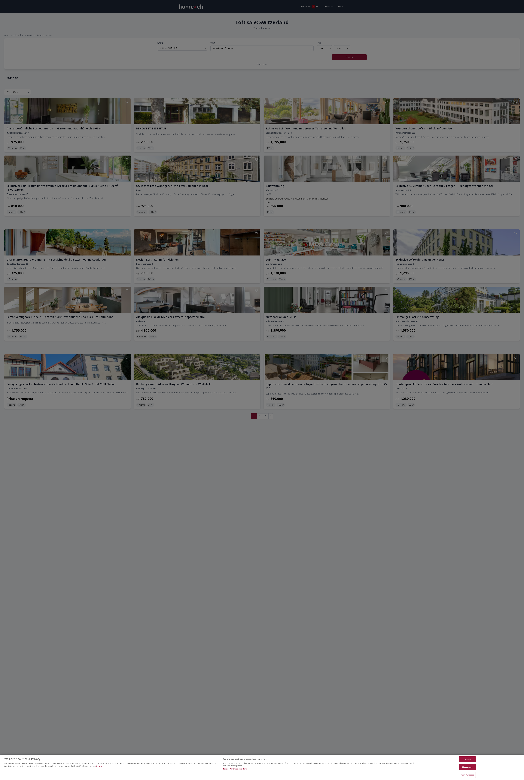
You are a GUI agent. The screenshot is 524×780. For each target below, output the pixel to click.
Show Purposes (467, 775)
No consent (467, 767)
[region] (262, 767)
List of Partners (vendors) (235, 769)
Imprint (99, 766)
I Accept (467, 759)
